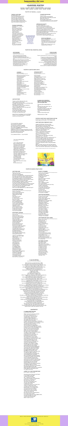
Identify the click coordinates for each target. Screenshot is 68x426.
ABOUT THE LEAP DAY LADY (38, 416)
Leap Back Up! (34, 309)
